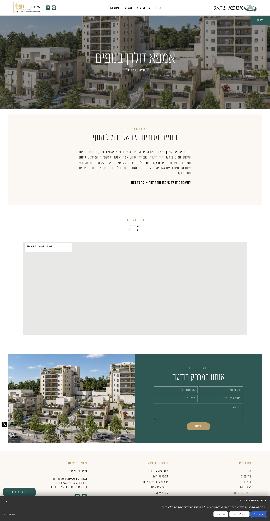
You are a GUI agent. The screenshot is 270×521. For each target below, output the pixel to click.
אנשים (128, 7)
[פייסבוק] (54, 7)
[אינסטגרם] (48, 7)
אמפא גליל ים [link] (160, 476)
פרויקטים (145, 7)
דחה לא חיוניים (239, 514)
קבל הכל (258, 514)
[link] (235, 9)
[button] (264, 515)
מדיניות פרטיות (11, 514)
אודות (158, 7)
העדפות (221, 514)
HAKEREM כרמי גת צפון (155, 482)
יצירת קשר (114, 7)
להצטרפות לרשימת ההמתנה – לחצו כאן (161, 182)
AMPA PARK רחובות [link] (158, 471)
